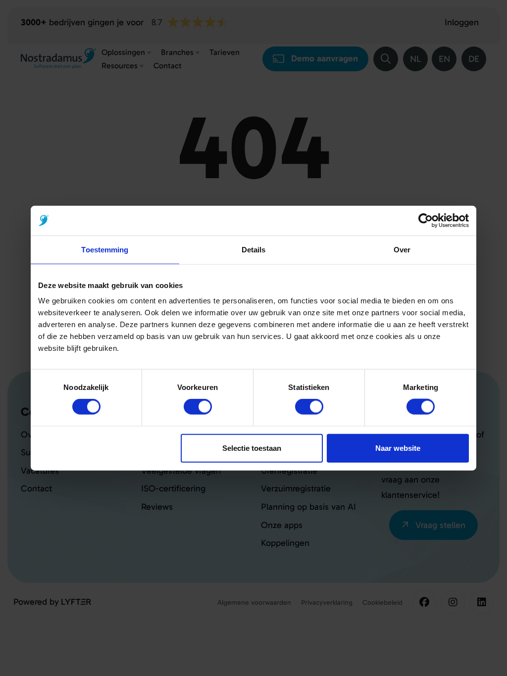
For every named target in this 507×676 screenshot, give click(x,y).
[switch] (198, 407)
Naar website (397, 447)
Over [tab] (402, 249)
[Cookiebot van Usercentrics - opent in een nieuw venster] (425, 220)
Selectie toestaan (251, 447)
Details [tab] (254, 249)
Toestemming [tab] (104, 249)
